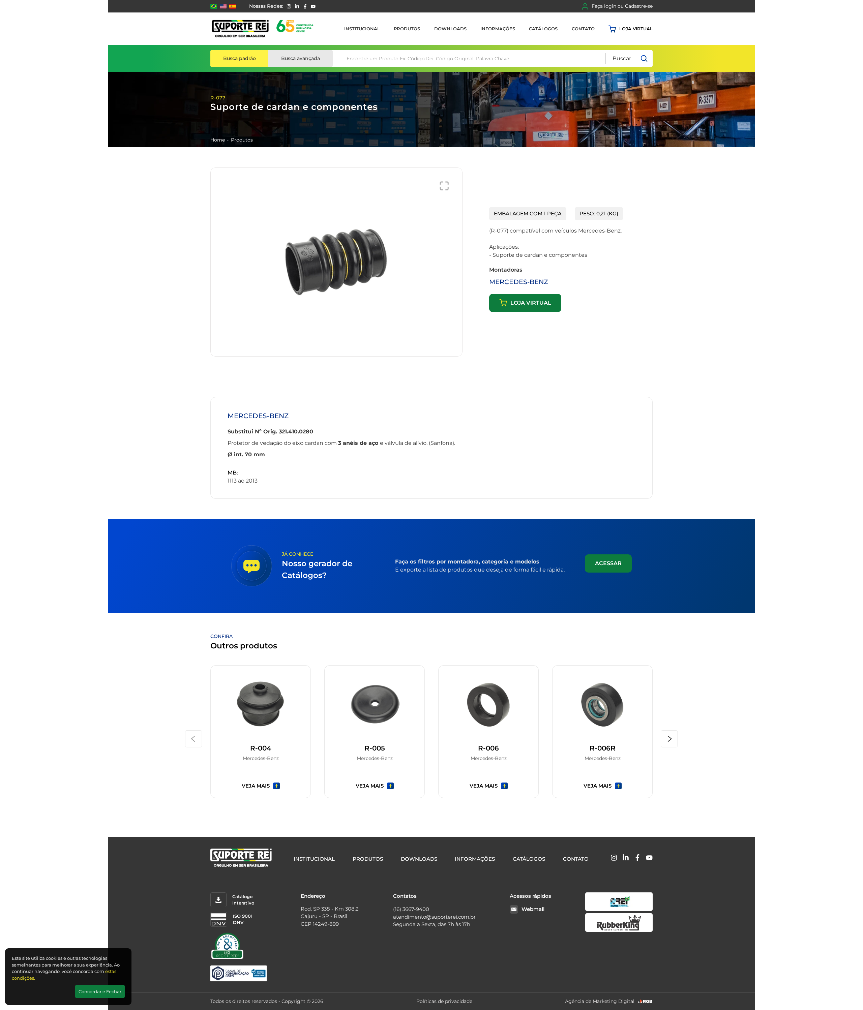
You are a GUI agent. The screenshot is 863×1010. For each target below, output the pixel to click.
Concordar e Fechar (100, 991)
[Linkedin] (297, 6)
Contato (583, 28)
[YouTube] (313, 6)
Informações (497, 28)
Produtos (407, 28)
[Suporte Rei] (263, 29)
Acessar (608, 563)
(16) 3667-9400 (411, 909)
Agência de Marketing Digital (599, 1001)
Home (217, 140)
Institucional (362, 28)
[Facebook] (305, 6)
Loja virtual (636, 28)
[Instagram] (289, 6)
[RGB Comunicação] (645, 1001)
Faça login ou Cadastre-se (622, 6)
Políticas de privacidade (444, 1001)
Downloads (450, 28)
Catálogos (543, 28)
